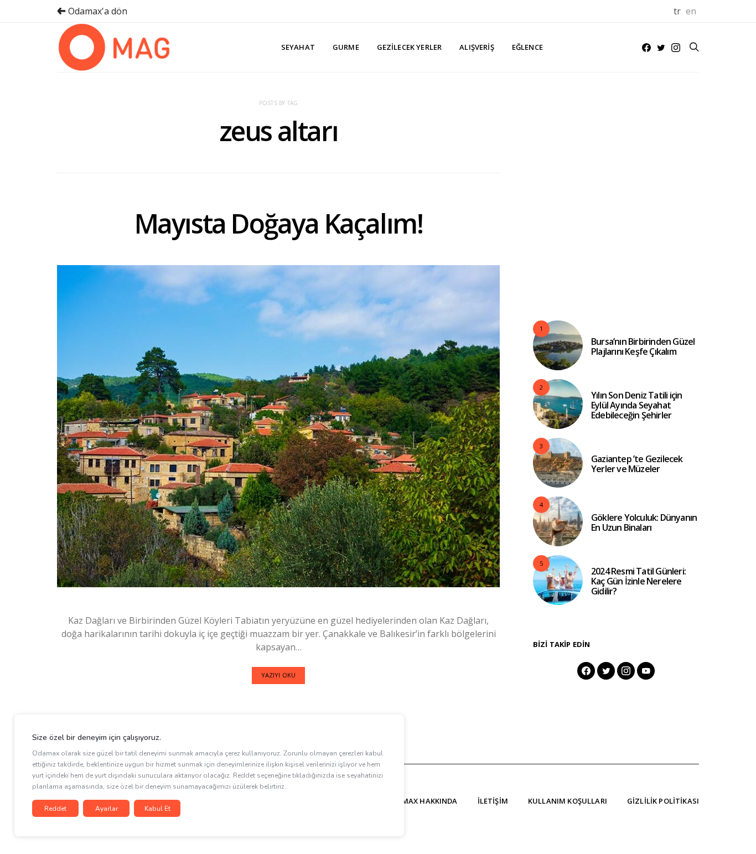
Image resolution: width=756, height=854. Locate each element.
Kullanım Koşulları (567, 801)
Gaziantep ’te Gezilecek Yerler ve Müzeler (637, 464)
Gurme (346, 47)
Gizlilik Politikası (663, 801)
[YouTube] (646, 671)
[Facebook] (646, 47)
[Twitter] (661, 47)
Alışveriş (476, 47)
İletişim (493, 801)
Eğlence (527, 47)
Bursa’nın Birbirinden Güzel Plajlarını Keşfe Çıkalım (643, 346)
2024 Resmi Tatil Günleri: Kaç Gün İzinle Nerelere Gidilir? (638, 581)
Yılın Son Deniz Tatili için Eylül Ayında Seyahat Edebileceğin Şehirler (636, 405)
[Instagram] (675, 47)
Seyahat (298, 47)
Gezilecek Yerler (409, 47)
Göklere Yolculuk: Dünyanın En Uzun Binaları (644, 522)
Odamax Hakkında (421, 801)
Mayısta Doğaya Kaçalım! (278, 223)
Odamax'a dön (96, 11)
